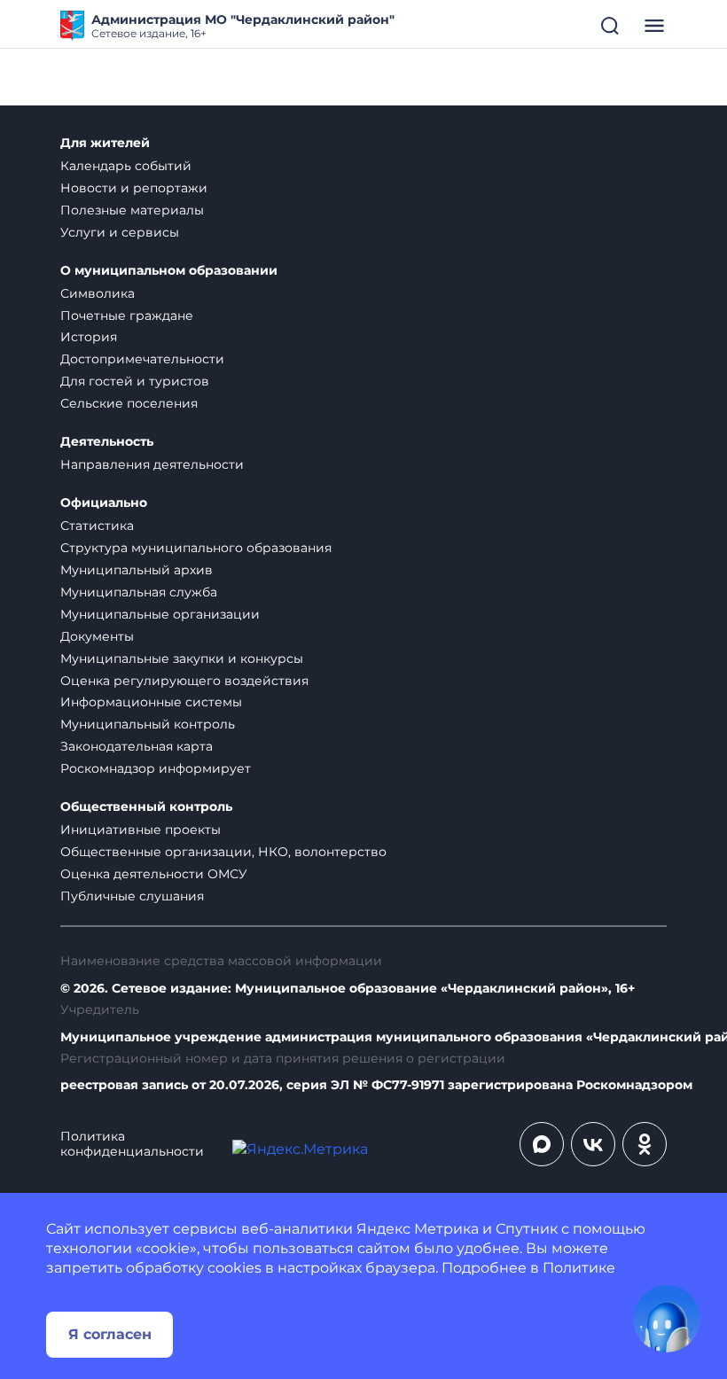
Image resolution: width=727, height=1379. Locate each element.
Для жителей (105, 143)
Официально (103, 502)
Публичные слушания (132, 896)
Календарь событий (126, 166)
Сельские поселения (129, 403)
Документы (97, 636)
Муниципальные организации (160, 614)
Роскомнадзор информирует (155, 768)
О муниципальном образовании (169, 270)
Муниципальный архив (136, 570)
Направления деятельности (152, 464)
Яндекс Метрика (417, 1228)
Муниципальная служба (138, 592)
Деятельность (106, 441)
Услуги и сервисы (119, 232)
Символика (97, 293)
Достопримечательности (142, 359)
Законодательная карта (136, 746)
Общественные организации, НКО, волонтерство (223, 852)
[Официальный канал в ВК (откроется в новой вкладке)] (593, 1144)
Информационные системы (151, 702)
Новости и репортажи (133, 188)
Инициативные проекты (140, 830)
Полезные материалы (132, 210)
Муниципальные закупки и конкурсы (181, 658)
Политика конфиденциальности (132, 1144)
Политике (579, 1267)
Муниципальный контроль (147, 724)
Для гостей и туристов (134, 381)
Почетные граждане (126, 315)
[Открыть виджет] (666, 1318)
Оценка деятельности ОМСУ (153, 874)
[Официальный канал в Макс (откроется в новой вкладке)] (542, 1144)
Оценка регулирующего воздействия (184, 681)
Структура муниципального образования (196, 548)
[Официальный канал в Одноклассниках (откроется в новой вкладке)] (644, 1144)
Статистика (97, 526)
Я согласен (110, 1334)
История (88, 337)
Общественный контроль (146, 806)
